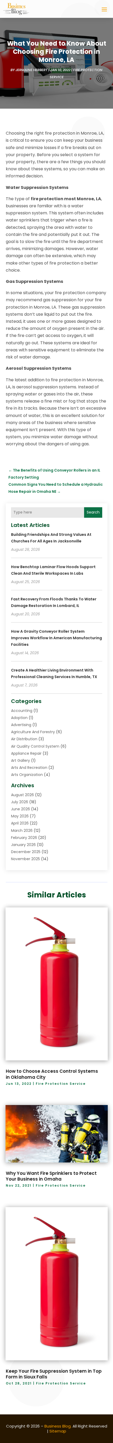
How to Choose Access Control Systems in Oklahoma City (52, 1074)
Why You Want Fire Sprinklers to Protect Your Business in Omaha (51, 1176)
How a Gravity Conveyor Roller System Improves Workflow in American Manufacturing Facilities (56, 638)
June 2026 (20, 809)
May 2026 (20, 816)
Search (93, 512)
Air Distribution (24, 739)
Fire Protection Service (61, 1083)
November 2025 (25, 858)
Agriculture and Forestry (33, 731)
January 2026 (23, 844)
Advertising (21, 724)
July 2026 (19, 802)
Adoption (19, 717)
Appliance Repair (26, 753)
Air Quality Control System (35, 746)
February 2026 (24, 837)
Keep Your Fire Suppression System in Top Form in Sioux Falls (54, 1374)
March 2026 (22, 830)
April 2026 (20, 823)
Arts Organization (27, 774)
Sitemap (57, 1431)
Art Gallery (20, 760)
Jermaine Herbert (32, 69)
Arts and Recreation (29, 767)
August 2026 (22, 794)
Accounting (21, 710)
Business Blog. (57, 1426)
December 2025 (25, 851)
